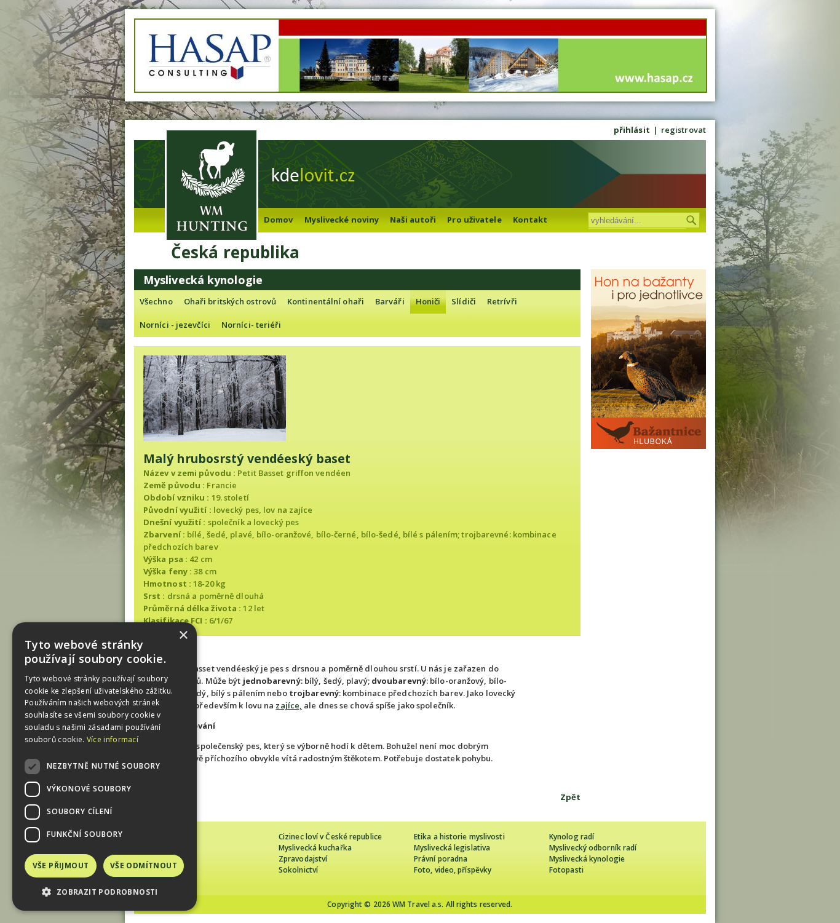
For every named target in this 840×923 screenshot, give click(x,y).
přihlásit (632, 129)
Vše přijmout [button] (61, 865)
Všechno (156, 301)
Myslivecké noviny (341, 219)
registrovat (683, 129)
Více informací (112, 739)
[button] (104, 891)
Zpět (570, 796)
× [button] (183, 635)
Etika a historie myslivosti (459, 836)
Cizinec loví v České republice (330, 836)
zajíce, (288, 705)
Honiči (428, 301)
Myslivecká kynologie (587, 859)
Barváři (390, 301)
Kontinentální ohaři (325, 301)
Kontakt (530, 219)
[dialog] (104, 766)
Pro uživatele (474, 219)
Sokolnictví (298, 870)
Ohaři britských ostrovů (230, 301)
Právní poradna (440, 859)
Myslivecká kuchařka (315, 847)
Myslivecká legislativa (452, 847)
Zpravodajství (303, 859)
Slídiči (463, 301)
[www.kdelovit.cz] (211, 186)
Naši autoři (413, 219)
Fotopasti (566, 870)
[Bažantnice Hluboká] (648, 445)
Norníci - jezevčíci (175, 324)
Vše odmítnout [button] (143, 865)
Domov (278, 219)
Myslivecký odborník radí (592, 847)
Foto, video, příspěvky (452, 870)
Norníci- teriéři (251, 324)
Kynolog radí (571, 836)
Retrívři (502, 301)
